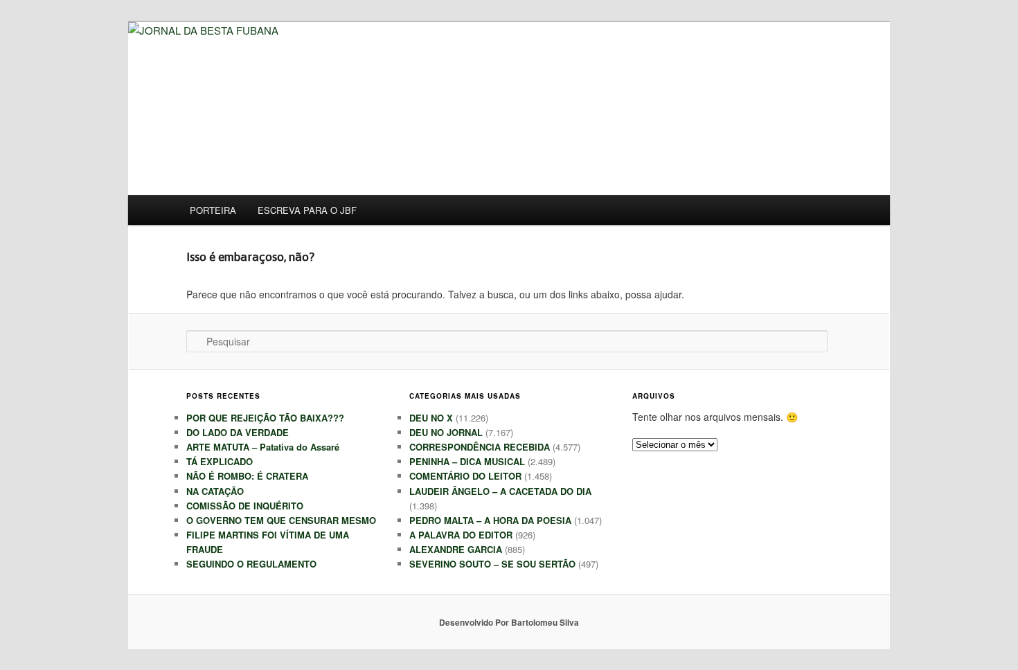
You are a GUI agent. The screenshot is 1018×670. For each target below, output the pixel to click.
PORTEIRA (213, 210)
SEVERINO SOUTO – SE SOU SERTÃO (492, 563)
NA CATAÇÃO (215, 491)
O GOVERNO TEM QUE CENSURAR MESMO (281, 520)
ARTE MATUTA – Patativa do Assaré (262, 446)
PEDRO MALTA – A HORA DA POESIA (490, 520)
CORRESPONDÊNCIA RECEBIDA (479, 446)
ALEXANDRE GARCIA (455, 549)
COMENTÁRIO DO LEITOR (465, 475)
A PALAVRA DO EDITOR (460, 534)
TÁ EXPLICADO (219, 461)
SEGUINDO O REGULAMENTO (251, 563)
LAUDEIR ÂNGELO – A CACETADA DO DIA (500, 491)
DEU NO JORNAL (446, 432)
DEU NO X (431, 417)
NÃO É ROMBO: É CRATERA (247, 475)
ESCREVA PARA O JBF (307, 210)
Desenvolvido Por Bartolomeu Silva (509, 622)
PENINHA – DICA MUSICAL (467, 461)
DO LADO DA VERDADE (237, 432)
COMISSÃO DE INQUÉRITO (244, 505)
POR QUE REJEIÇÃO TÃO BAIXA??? (265, 417)
